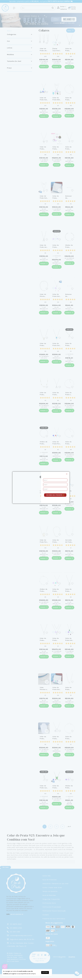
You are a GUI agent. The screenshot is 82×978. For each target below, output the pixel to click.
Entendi (45, 972)
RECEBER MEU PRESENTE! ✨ (55, 495)
